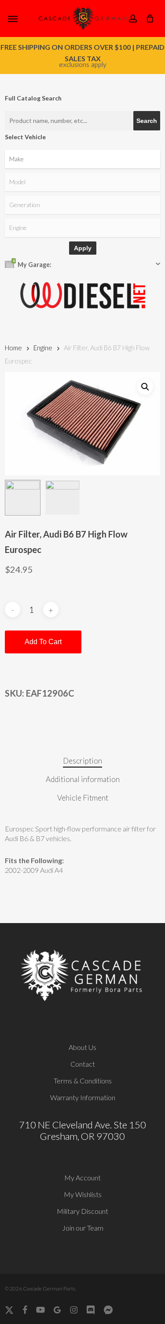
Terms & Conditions (83, 1080)
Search (146, 120)
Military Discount (82, 1211)
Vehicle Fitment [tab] (82, 797)
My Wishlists (83, 1194)
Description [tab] (82, 760)
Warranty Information (82, 1097)
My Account (82, 1177)
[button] (13, 18)
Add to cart (43, 641)
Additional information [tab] (83, 779)
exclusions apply (82, 64)
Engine (42, 348)
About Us (82, 1047)
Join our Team (82, 1228)
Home (13, 348)
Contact (82, 1064)
